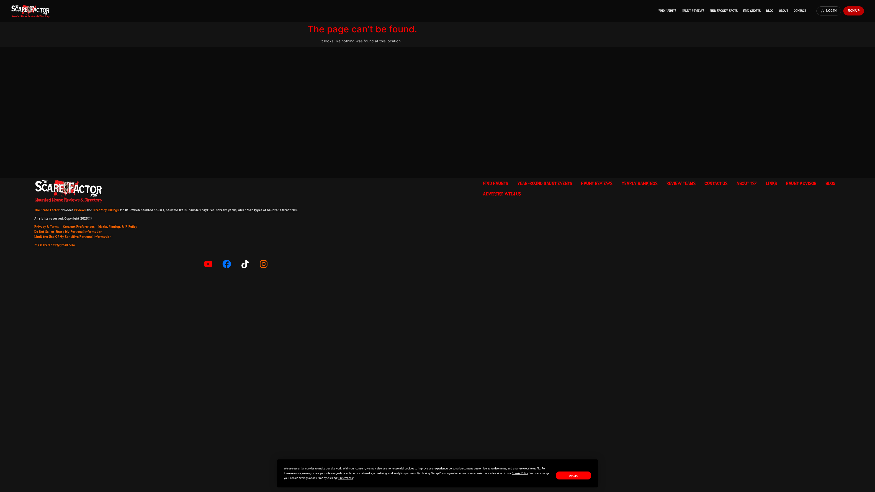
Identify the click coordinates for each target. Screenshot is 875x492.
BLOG (769, 11)
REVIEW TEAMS (681, 183)
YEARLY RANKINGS (640, 183)
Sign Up (854, 11)
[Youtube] (208, 264)
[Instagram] (263, 264)
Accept (573, 475)
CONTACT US (716, 183)
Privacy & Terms (46, 227)
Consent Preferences (79, 227)
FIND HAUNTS (667, 11)
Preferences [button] (345, 478)
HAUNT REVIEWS (693, 11)
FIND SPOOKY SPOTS (724, 11)
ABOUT (783, 11)
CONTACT (800, 11)
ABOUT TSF (746, 183)
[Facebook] (226, 264)
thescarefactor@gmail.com (54, 245)
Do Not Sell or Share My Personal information (68, 232)
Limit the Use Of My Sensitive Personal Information (72, 237)
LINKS (771, 183)
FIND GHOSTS (752, 11)
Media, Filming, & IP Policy (118, 227)
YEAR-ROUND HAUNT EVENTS (544, 183)
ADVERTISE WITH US (502, 194)
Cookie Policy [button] (520, 473)
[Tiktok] (245, 264)
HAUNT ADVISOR (801, 183)
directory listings (106, 210)
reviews (80, 210)
